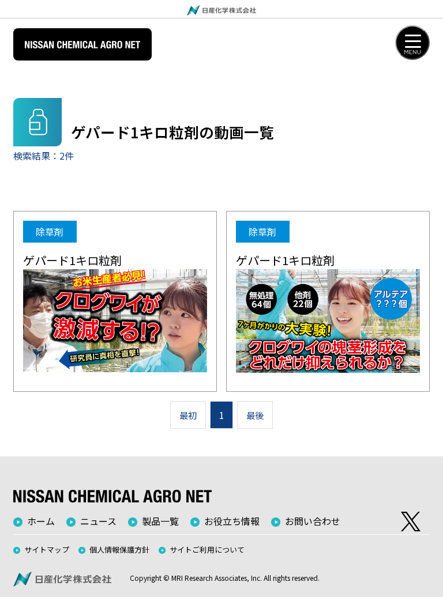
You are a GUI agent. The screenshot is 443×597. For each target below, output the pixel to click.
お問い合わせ (312, 521)
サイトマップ (46, 549)
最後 (255, 415)
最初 (188, 415)
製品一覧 (160, 521)
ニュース (98, 521)
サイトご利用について (207, 549)
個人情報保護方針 (119, 549)
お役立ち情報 (232, 521)
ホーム (41, 521)
